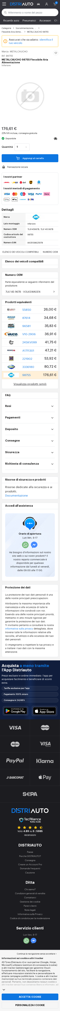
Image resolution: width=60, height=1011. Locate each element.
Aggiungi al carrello (33, 158)
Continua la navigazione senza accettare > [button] (37, 953)
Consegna (30, 860)
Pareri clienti (30, 905)
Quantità (7, 147)
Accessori (45, 20)
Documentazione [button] (16, 495)
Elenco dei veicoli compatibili (20, 251)
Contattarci (30, 897)
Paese (30, 851)
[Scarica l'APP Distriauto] (15, 710)
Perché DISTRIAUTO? (30, 856)
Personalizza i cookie (30, 1005)
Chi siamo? (30, 889)
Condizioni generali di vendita (30, 893)
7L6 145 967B (23, 291)
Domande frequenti (30, 868)
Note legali (30, 909)
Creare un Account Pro (30, 864)
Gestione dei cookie (30, 901)
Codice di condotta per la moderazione (30, 918)
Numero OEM (50, 251)
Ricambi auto (11, 20)
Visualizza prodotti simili (30, 384)
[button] (39, 4)
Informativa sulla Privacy (30, 914)
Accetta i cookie (30, 997)
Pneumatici (29, 20)
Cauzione (30, 872)
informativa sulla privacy (19, 628)
